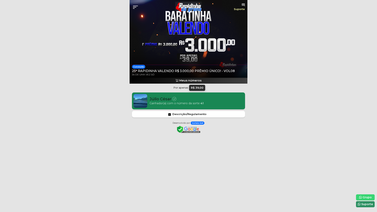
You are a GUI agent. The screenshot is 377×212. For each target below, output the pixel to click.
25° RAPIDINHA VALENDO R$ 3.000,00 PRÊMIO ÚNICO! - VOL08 (183, 71)
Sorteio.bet (197, 123)
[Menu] (136, 7)
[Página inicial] (188, 7)
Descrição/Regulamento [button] (189, 114)
